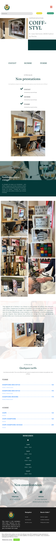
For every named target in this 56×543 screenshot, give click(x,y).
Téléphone (15, 496)
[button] (51, 7)
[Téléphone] (15, 492)
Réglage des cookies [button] (7, 539)
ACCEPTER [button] (16, 539)
